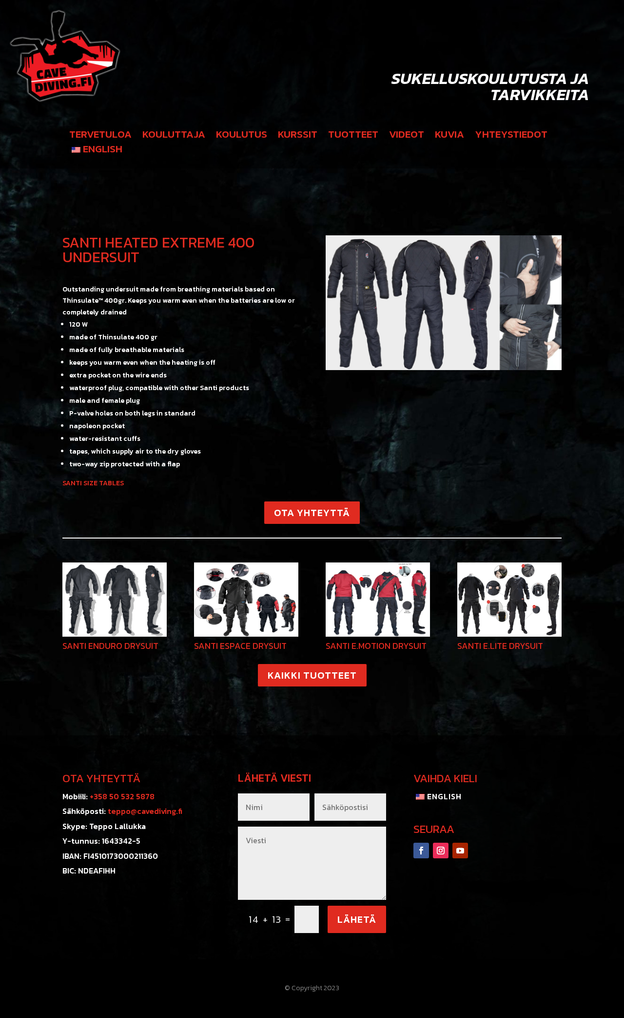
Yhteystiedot (511, 136)
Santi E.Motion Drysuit (376, 645)
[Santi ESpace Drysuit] (246, 599)
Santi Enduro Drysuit (110, 645)
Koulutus (241, 136)
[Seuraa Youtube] (460, 850)
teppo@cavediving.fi (145, 811)
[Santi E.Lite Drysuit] (509, 599)
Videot (406, 136)
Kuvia (449, 136)
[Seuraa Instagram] (440, 850)
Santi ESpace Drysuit (240, 645)
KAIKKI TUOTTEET (312, 675)
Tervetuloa (100, 136)
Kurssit (297, 136)
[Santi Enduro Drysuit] (114, 599)
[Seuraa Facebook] (421, 850)
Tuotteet (353, 136)
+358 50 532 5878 (122, 796)
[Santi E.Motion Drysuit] (378, 599)
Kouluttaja (173, 136)
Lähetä (356, 919)
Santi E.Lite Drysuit (500, 645)
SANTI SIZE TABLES (93, 483)
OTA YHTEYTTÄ (312, 512)
